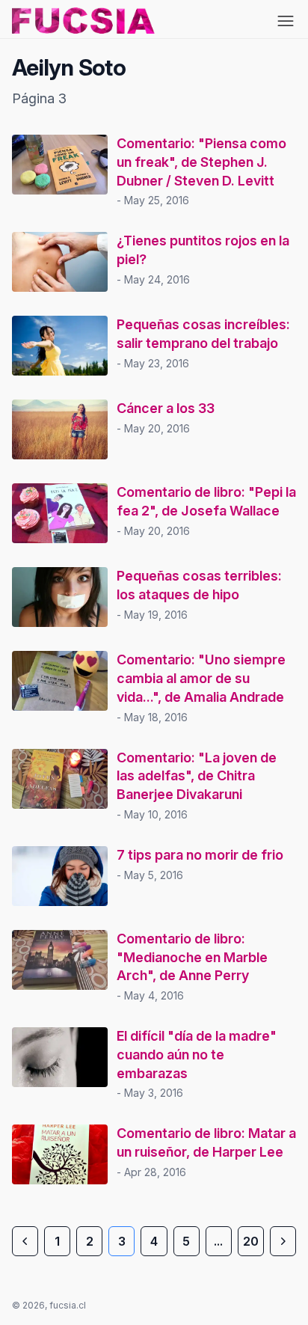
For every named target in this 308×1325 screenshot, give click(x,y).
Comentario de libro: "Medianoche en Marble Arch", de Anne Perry (192, 957)
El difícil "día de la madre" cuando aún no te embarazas (197, 1054)
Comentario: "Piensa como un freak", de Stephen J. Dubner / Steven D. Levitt (201, 162)
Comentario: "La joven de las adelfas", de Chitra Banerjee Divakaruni (197, 776)
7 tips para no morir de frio (200, 855)
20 (251, 1241)
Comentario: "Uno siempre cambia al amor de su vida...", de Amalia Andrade (201, 678)
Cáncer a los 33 (166, 408)
